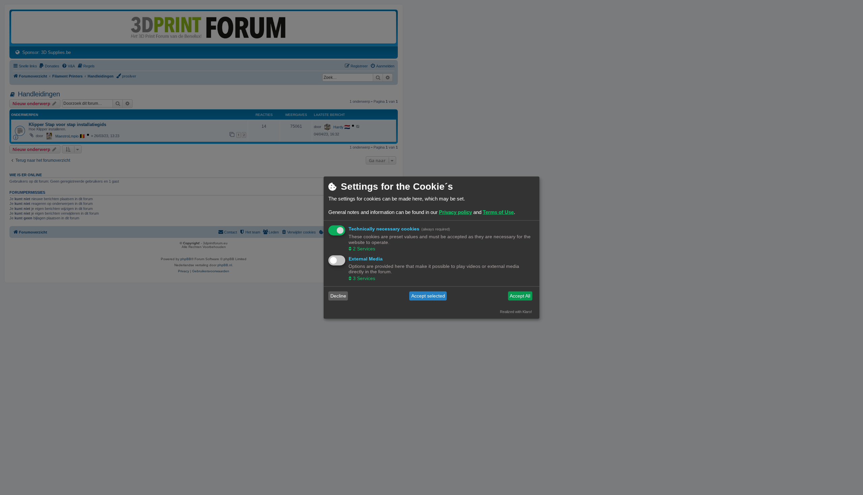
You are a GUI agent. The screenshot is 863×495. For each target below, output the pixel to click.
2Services (364, 248)
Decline (338, 296)
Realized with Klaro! (516, 311)
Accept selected (428, 296)
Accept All (520, 296)
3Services (364, 278)
